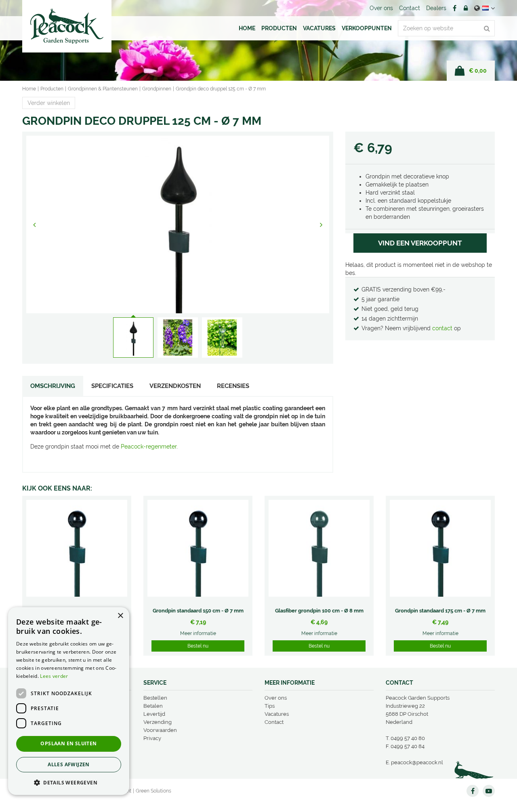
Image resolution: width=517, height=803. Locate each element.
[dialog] (68, 701)
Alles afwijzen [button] (69, 764)
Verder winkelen (48, 103)
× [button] (120, 616)
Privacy (152, 738)
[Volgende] (321, 224)
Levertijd (154, 714)
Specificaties (112, 386)
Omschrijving (52, 386)
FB (454, 8)
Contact (274, 722)
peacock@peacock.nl (417, 762)
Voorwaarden (160, 730)
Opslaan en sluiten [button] (68, 743)
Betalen (153, 706)
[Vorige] (34, 224)
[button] (68, 782)
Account (466, 8)
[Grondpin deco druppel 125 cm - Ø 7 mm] (177, 224)
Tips (270, 706)
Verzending (157, 722)
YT (489, 791)
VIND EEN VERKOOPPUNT (420, 243)
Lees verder (54, 676)
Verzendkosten (175, 386)
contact (443, 328)
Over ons (276, 698)
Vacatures (277, 714)
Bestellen (155, 698)
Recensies (233, 386)
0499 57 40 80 (408, 738)
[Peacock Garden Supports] (66, 26)
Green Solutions (153, 791)
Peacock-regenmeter (149, 446)
